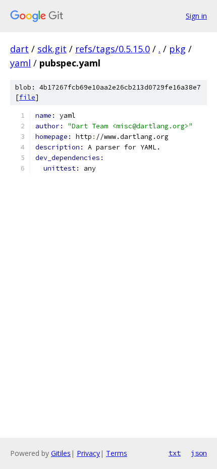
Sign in (196, 16)
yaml (20, 63)
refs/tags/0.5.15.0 (112, 49)
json (199, 452)
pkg (177, 49)
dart (19, 49)
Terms (116, 453)
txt (175, 452)
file (27, 97)
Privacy (88, 453)
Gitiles (61, 453)
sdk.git (52, 49)
